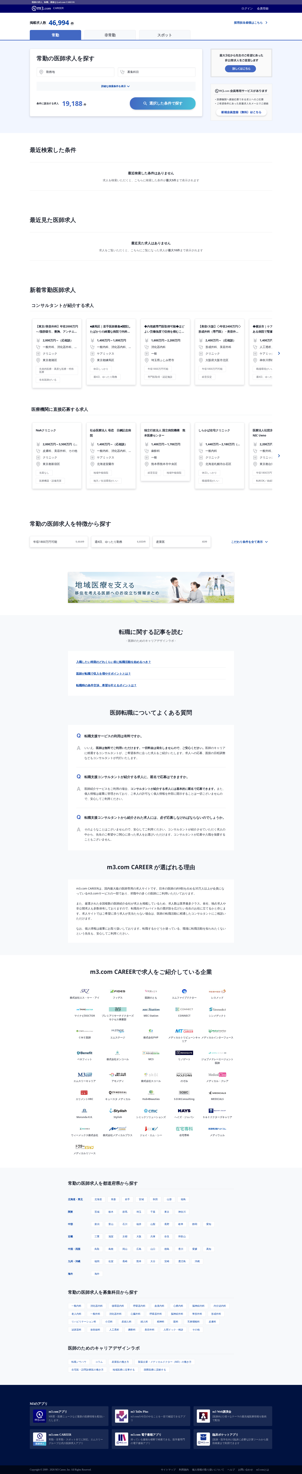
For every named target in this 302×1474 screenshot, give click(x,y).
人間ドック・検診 (173, 1329)
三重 (97, 1236)
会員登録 (263, 8)
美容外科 (149, 1329)
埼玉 (138, 1211)
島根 (110, 1249)
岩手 (127, 1199)
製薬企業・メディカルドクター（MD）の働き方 (164, 1362)
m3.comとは (262, 1469)
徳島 (166, 1249)
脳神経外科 (177, 1314)
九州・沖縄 (74, 1261)
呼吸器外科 (156, 1314)
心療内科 (178, 1306)
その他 (196, 1329)
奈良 (166, 1236)
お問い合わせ (245, 1469)
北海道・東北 (75, 1199)
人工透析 (114, 1329)
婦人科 (144, 1321)
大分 (152, 1261)
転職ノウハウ (78, 1362)
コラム (99, 1362)
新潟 (97, 1224)
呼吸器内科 (139, 1306)
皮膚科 (212, 1321)
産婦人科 (126, 1321)
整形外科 (197, 1314)
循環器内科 (118, 1306)
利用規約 (184, 1469)
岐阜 (180, 1224)
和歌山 (182, 1236)
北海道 (98, 1199)
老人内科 (76, 1314)
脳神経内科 (198, 1306)
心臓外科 (136, 1314)
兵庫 (152, 1236)
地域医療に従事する (124, 1369)
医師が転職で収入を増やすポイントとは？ (103, 673)
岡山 (124, 1249)
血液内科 (159, 1306)
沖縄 (197, 1261)
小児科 (109, 1321)
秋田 (155, 1199)
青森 (113, 1199)
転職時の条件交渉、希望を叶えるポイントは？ (106, 685)
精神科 (160, 1321)
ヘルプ (231, 1469)
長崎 (124, 1261)
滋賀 (110, 1236)
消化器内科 (96, 1306)
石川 (124, 1224)
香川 (180, 1249)
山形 (169, 1199)
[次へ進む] (279, 353)
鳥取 (97, 1249)
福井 (138, 1224)
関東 (70, 1211)
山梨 (152, 1224)
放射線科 (95, 1329)
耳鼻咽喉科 (193, 1321)
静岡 (194, 1224)
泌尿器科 (76, 1329)
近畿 (70, 1236)
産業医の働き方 (120, 1362)
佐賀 (110, 1261)
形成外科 (216, 1314)
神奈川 (182, 1211)
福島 (183, 1199)
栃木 (110, 1211)
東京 (166, 1211)
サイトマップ (168, 1469)
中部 (70, 1224)
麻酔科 (132, 1329)
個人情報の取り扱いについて (208, 1469)
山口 (152, 1249)
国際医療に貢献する (155, 1369)
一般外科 (95, 1314)
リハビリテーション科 (83, 1321)
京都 (124, 1236)
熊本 (138, 1261)
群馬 (124, 1211)
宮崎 (166, 1261)
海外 (70, 1273)
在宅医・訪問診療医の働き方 (87, 1369)
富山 (110, 1224)
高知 (208, 1249)
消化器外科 (115, 1314)
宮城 (141, 1199)
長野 (166, 1224)
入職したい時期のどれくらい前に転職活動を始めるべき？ (113, 662)
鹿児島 (182, 1261)
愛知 (208, 1224)
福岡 (97, 1261)
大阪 (138, 1236)
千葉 (152, 1211)
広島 (138, 1249)
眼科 (175, 1321)
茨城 (97, 1211)
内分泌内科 (220, 1306)
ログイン (247, 8)
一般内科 (76, 1306)
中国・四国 (74, 1249)
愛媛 (194, 1249)
